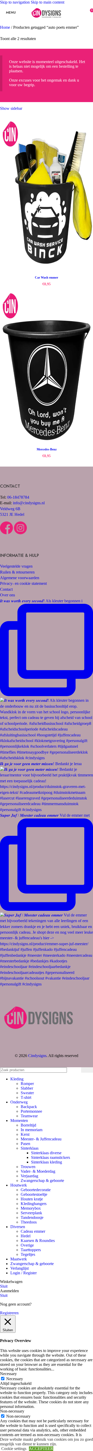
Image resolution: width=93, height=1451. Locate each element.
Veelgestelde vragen (16, 566)
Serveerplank (31, 1213)
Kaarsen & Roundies (38, 1240)
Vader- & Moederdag (38, 1171)
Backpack (29, 1106)
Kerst (25, 1134)
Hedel (25, 1236)
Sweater (27, 1093)
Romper (27, 1083)
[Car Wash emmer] (46, 195)
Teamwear (29, 1116)
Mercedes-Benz (47, 449)
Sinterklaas (29, 1148)
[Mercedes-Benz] (46, 367)
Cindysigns (37, 1055)
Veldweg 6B (10, 509)
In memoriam (31, 1130)
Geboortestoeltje (34, 1194)
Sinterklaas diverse (46, 1153)
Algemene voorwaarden (19, 578)
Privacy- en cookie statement (23, 583)
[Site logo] (46, 21)
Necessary (14, 1379)
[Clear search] (76, 1070)
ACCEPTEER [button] (41, 1448)
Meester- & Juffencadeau (41, 1139)
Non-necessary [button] (12, 1411)
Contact (6, 589)
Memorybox (31, 1208)
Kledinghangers (34, 1203)
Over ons (7, 595)
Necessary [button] (8, 1373)
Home (5, 27)
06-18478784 (18, 497)
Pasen (25, 1143)
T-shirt (26, 1097)
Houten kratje (32, 1199)
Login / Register (23, 1273)
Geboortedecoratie (36, 1190)
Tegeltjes (28, 1254)
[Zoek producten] (87, 1070)
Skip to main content (47, 2)
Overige (27, 1245)
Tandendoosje (32, 1217)
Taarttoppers (31, 1250)
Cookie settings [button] (13, 1448)
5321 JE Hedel (12, 514)
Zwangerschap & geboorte (42, 1180)
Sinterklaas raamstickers (50, 1157)
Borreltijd (28, 1125)
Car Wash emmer (46, 277)
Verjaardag (29, 1176)
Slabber (27, 1088)
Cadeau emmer (33, 1231)
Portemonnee (31, 1111)
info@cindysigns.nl (29, 503)
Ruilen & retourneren (17, 572)
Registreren (9, 1313)
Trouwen (28, 1166)
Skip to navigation (15, 2)
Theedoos (29, 1222)
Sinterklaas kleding (46, 1162)
